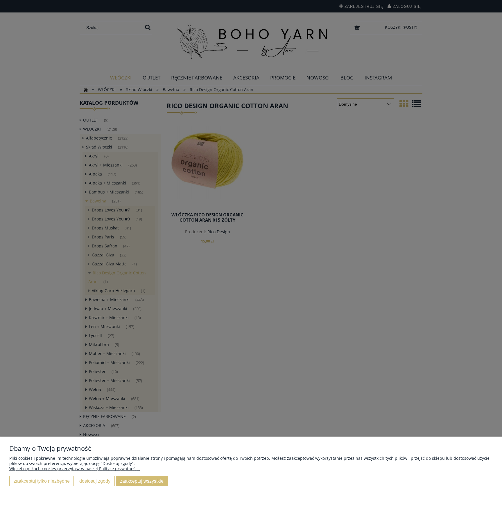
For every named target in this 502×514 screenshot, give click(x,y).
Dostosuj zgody (94, 481)
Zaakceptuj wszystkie (142, 481)
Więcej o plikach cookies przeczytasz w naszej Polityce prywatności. (74, 468)
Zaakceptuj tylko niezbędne (42, 481)
